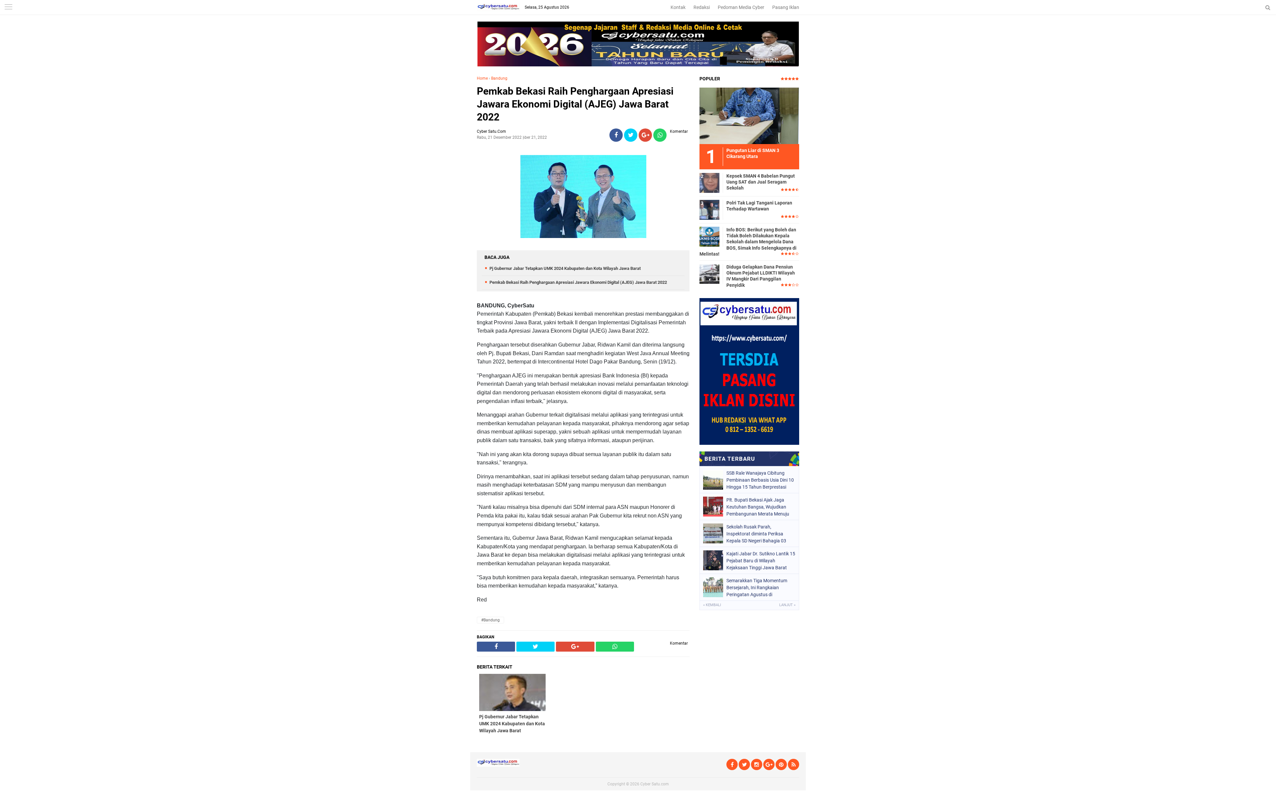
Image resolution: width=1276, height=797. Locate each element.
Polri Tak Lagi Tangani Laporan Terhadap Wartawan (759, 205)
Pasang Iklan (785, 7)
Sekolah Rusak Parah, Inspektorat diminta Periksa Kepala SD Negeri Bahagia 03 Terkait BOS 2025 (756, 533)
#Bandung (490, 620)
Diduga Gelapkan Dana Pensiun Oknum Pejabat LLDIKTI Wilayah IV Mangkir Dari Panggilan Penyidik (760, 276)
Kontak (678, 7)
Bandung (499, 78)
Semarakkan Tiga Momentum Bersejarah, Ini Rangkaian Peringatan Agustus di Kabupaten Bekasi (756, 587)
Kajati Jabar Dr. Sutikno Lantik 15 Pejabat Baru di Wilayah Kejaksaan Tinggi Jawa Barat (760, 560)
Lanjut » (787, 605)
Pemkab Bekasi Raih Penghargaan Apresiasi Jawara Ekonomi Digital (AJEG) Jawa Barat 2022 (575, 104)
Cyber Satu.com (654, 784)
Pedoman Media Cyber (741, 7)
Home (482, 78)
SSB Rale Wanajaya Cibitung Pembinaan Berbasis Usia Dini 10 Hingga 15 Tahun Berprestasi (760, 480)
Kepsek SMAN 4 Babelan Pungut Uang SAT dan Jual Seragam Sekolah (760, 182)
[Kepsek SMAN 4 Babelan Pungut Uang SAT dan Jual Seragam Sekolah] (709, 182)
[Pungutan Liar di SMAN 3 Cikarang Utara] (749, 115)
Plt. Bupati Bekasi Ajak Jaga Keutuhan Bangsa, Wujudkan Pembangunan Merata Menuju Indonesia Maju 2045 (757, 507)
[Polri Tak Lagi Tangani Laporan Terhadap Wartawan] (709, 209)
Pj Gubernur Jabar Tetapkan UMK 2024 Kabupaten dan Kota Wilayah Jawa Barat (565, 268)
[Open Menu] (8, 7)
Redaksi (701, 7)
